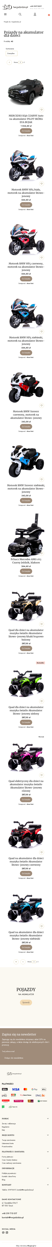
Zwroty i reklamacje (9, 1123)
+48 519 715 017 (9, 1213)
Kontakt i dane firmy (9, 1176)
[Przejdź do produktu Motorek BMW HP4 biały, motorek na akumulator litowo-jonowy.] (26, 165)
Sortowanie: (10, 49)
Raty (3, 1130)
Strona (16, 62)
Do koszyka (26, 131)
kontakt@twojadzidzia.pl (13, 1217)
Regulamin (5, 1127)
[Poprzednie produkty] (23, 961)
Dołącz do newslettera (13, 1058)
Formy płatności (7, 1157)
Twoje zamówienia (8, 1140)
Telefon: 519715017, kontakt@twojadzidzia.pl (17, 1190)
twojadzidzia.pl (12, 22)
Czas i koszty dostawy (9, 1160)
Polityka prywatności (9, 1173)
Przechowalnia (7, 1146)
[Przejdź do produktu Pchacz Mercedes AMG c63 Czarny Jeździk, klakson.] (26, 535)
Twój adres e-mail (8, 1051)
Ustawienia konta (8, 1143)
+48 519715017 (36, 6)
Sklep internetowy (25, 1246)
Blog (3, 1179)
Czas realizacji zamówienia (11, 1163)
